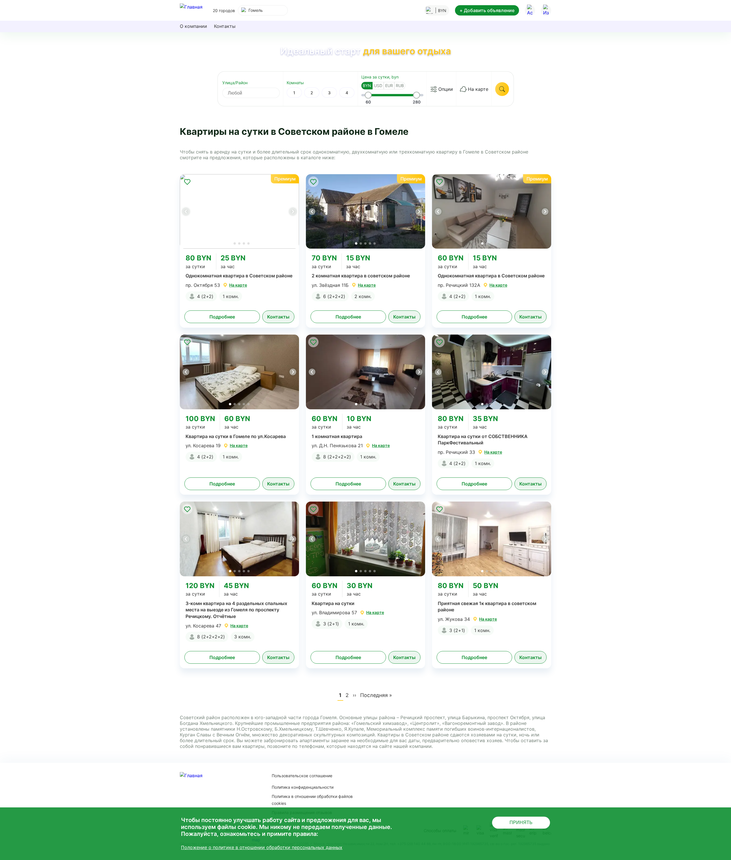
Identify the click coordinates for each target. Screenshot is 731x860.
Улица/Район (235, 82)
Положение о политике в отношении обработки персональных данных (261, 847)
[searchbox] (256, 93)
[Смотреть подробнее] (239, 211)
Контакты (225, 26)
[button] (293, 211)
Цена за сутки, (380, 76)
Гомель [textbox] (255, 10)
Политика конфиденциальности (302, 787)
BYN (367, 85)
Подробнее (222, 317)
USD (378, 85)
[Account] (530, 10)
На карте (478, 89)
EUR (389, 85)
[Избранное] (546, 10)
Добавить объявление (487, 10)
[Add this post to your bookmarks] (187, 181)
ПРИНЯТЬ (521, 822)
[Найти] (502, 89)
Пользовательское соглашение (302, 775)
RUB (400, 85)
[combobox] (263, 10)
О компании (193, 26)
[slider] (368, 95)
